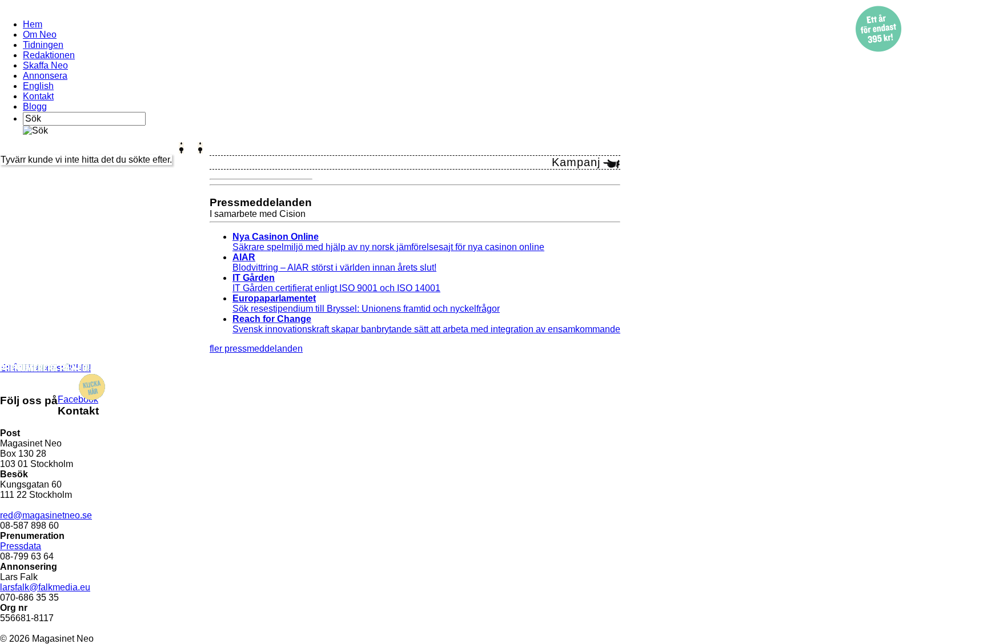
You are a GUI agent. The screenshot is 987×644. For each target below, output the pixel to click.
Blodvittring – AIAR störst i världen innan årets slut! (334, 262)
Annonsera (45, 75)
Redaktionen (49, 55)
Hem (32, 24)
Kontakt (38, 96)
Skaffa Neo (45, 65)
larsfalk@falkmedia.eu (45, 587)
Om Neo (40, 34)
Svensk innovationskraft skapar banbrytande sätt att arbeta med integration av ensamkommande (426, 324)
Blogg (35, 106)
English (38, 86)
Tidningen (43, 45)
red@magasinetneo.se (46, 515)
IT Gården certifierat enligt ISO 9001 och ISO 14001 (336, 283)
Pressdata (20, 546)
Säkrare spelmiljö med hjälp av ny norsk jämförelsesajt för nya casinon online (388, 242)
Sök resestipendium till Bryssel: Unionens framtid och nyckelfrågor (366, 303)
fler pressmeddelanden (256, 348)
